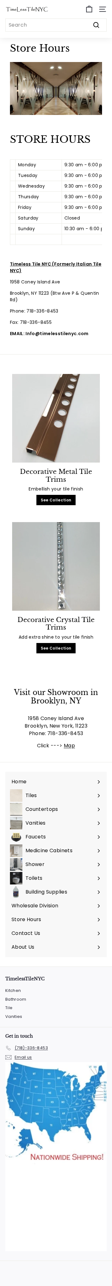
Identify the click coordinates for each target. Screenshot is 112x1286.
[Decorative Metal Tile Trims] (56, 418)
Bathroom (15, 999)
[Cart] (89, 9)
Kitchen (13, 990)
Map (69, 745)
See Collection (56, 500)
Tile (8, 1008)
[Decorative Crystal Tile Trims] (56, 566)
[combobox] (56, 25)
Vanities (13, 1016)
